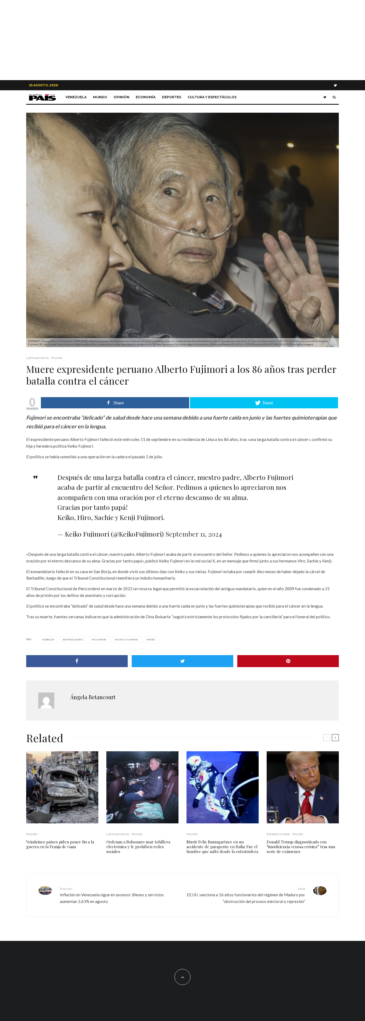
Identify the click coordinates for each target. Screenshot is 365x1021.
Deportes (171, 97)
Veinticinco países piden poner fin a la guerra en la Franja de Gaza (60, 844)
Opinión (121, 97)
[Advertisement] (182, 40)
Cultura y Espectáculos (212, 97)
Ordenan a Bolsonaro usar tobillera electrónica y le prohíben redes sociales (138, 846)
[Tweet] (182, 661)
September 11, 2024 (193, 533)
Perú (82, 588)
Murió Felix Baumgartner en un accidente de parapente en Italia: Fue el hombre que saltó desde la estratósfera (222, 846)
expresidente (73, 639)
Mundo (100, 97)
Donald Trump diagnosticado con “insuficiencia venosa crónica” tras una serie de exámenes (301, 846)
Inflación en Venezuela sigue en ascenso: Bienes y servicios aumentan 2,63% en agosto (112, 895)
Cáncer (49, 639)
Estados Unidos (278, 834)
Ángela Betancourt (92, 697)
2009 (290, 588)
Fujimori (100, 639)
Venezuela (76, 97)
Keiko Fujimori (127, 639)
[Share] (77, 661)
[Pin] (288, 661)
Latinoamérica (37, 358)
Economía (146, 97)
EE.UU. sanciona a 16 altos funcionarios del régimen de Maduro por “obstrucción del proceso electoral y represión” (246, 895)
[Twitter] (335, 85)
